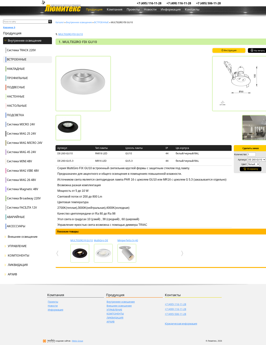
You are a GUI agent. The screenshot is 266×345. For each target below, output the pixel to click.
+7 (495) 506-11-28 (208, 3)
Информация (171, 9)
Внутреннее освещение (24, 40)
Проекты (133, 9)
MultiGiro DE (101, 240)
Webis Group (77, 341)
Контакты (192, 9)
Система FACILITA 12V (22, 207)
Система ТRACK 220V (21, 50)
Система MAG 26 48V (21, 180)
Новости (150, 9)
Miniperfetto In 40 (127, 240)
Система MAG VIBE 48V (23, 171)
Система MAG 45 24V (21, 152)
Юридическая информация (181, 323)
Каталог (60, 22)
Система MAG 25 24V (21, 134)
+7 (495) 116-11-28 (149, 3)
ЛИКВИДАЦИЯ (18, 265)
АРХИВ (12, 274)
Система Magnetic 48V (22, 189)
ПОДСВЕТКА (15, 115)
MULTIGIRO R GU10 (81, 240)
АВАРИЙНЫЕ (16, 217)
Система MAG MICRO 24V (24, 143)
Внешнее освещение (22, 236)
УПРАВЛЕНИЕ (17, 246)
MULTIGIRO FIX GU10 (70, 34)
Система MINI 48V (19, 161)
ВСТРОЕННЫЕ (16, 59)
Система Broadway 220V (24, 198)
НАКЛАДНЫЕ (16, 69)
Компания (115, 9)
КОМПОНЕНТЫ (18, 255)
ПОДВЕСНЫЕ (16, 87)
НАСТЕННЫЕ (15, 96)
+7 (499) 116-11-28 (178, 3)
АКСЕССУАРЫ (16, 226)
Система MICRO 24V (21, 124)
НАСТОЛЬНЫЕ (17, 106)
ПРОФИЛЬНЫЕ (17, 78)
